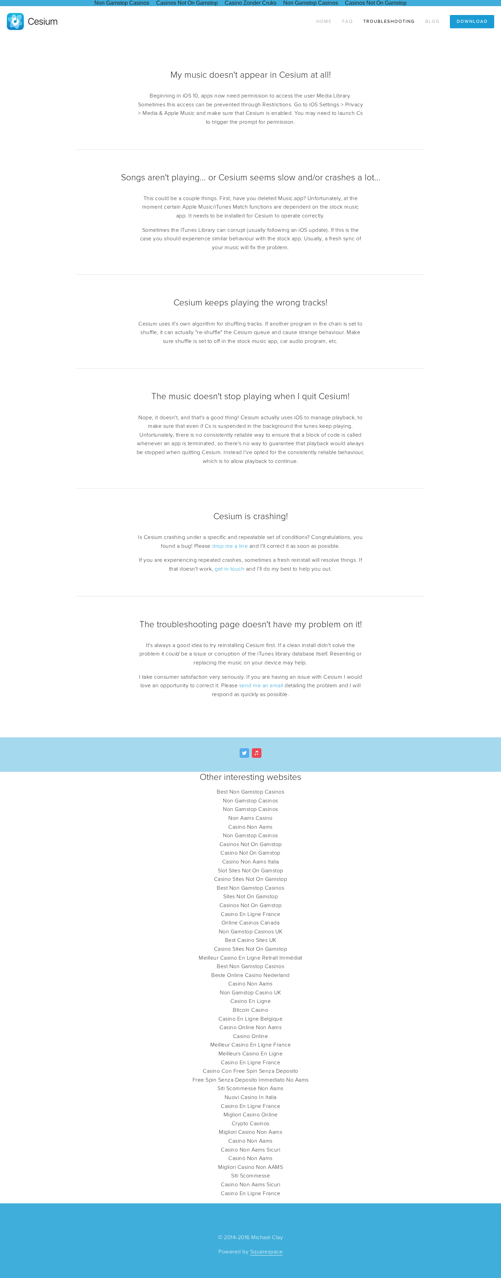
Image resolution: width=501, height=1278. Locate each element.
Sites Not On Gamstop (250, 896)
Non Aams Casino (250, 818)
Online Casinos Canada (251, 922)
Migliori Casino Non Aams (250, 1132)
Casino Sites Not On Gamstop (250, 879)
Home (324, 21)
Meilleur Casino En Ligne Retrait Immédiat (250, 957)
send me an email (261, 685)
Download (472, 21)
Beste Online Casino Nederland (250, 975)
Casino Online (250, 1036)
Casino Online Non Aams (250, 1027)
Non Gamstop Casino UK (250, 992)
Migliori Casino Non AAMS (250, 1167)
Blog (432, 21)
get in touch (229, 569)
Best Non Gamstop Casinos (250, 791)
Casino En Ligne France (250, 914)
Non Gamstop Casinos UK (251, 931)
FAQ (347, 21)
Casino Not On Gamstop (250, 853)
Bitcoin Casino (250, 1010)
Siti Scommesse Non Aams (250, 1088)
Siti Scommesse (250, 1175)
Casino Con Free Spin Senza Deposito (250, 1071)
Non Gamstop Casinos (250, 800)
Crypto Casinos (251, 1123)
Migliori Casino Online (251, 1114)
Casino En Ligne (250, 1001)
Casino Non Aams (250, 827)
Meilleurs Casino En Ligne (250, 1053)
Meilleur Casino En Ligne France (250, 1044)
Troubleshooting (389, 21)
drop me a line (230, 546)
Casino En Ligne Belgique (250, 1019)
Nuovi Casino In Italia (251, 1097)
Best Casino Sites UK (250, 940)
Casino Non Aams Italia (250, 861)
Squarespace (266, 1251)
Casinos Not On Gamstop (250, 844)
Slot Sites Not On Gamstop (250, 870)
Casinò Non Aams (250, 1158)
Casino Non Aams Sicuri (250, 1149)
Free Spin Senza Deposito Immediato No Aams (251, 1080)
